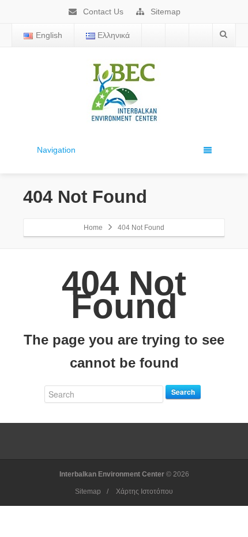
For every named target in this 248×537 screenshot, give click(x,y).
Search (183, 392)
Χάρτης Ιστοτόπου (144, 491)
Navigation (56, 149)
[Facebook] (153, 35)
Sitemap (164, 11)
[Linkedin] (200, 35)
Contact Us (102, 11)
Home (93, 228)
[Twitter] (177, 35)
